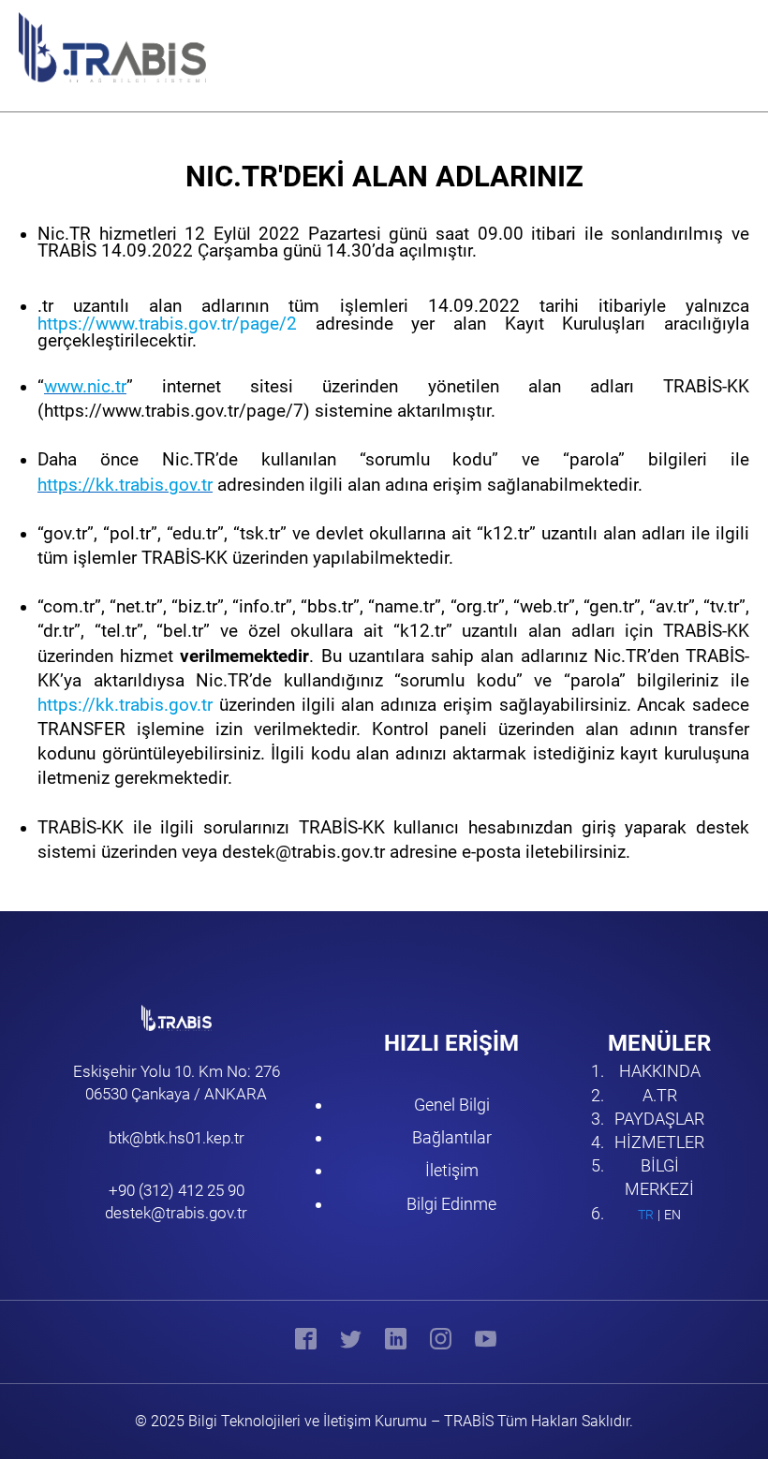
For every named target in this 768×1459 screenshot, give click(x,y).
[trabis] (94, 47)
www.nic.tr (85, 386)
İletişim (452, 1170)
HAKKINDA (660, 1071)
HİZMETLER (659, 1142)
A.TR (659, 1095)
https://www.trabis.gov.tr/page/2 (167, 324)
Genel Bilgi (452, 1104)
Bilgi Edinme (451, 1204)
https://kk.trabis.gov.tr (125, 485)
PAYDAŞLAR (659, 1118)
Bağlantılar (452, 1137)
